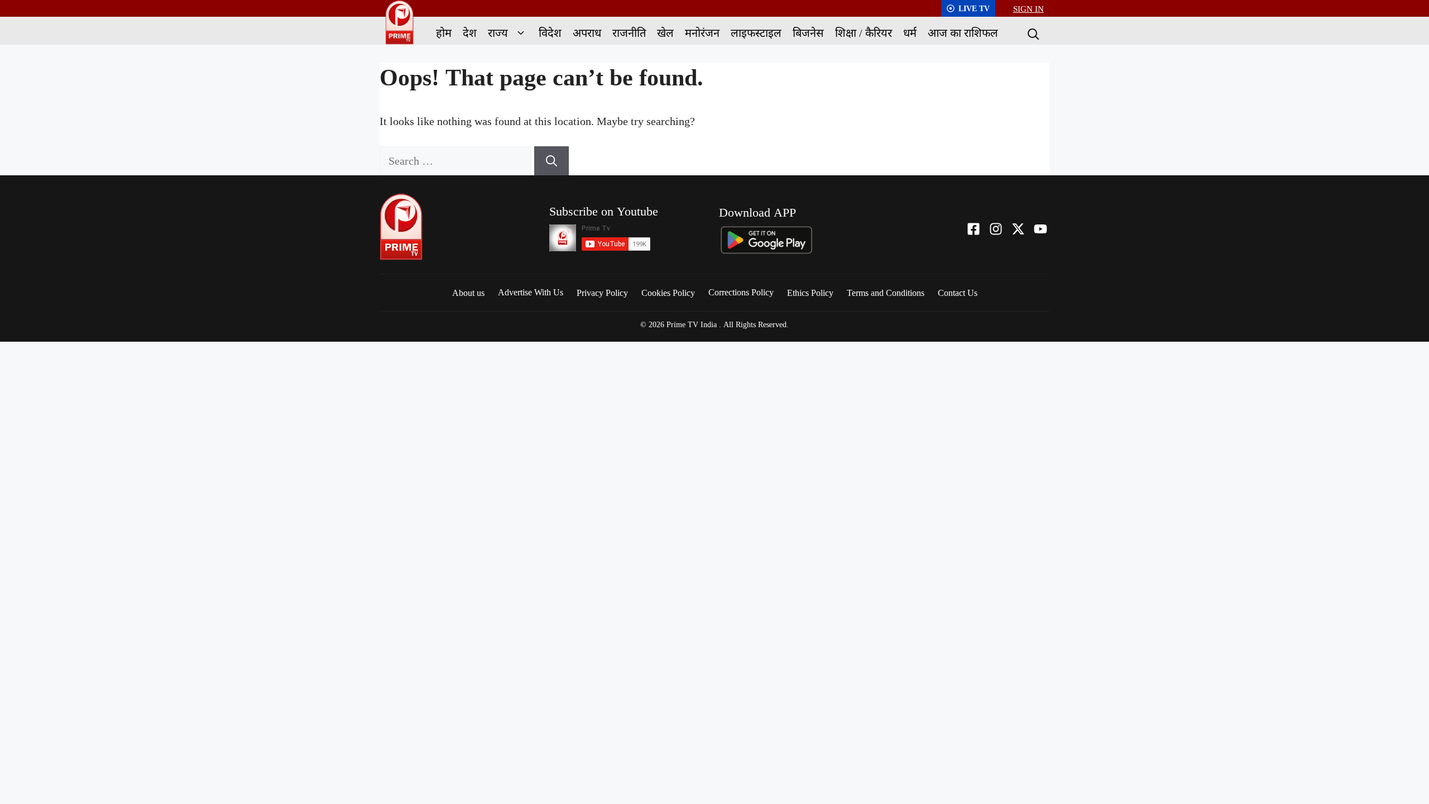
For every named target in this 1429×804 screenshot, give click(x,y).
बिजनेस (808, 32)
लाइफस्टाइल (756, 32)
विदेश (550, 32)
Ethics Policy (810, 292)
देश (470, 32)
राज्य (498, 32)
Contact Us (957, 292)
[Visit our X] (1018, 229)
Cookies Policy (668, 292)
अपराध (587, 32)
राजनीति (629, 32)
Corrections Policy (741, 292)
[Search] (1032, 33)
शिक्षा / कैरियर (863, 32)
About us (468, 292)
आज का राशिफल (963, 32)
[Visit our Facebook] (973, 229)
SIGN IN (1028, 8)
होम (444, 32)
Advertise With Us (530, 292)
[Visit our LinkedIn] (1040, 229)
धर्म (910, 32)
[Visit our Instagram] (996, 229)
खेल (665, 32)
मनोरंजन (702, 32)
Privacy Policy (602, 292)
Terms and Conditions (885, 292)
